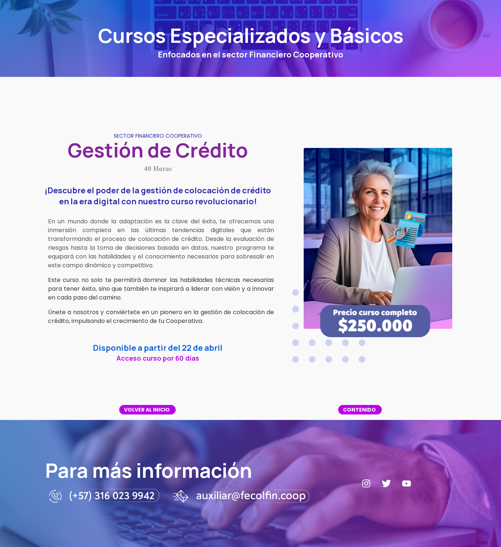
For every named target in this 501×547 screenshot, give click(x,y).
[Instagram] (366, 484)
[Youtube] (407, 484)
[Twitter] (386, 484)
